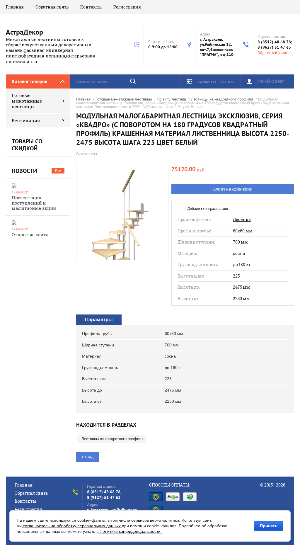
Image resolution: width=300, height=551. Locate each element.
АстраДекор (24, 32)
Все (58, 170)
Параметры (99, 319)
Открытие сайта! (31, 234)
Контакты (91, 7)
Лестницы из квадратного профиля (222, 99)
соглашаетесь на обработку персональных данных (72, 525)
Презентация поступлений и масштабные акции (34, 203)
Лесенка (242, 219)
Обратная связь (52, 7)
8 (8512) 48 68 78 (274, 42)
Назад (87, 457)
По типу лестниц (171, 99)
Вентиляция (26, 120)
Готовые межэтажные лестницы (27, 100)
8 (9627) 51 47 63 (274, 47)
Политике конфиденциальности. (130, 531)
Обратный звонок (275, 52)
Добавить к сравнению (207, 208)
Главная (15, 7)
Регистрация (127, 7)
